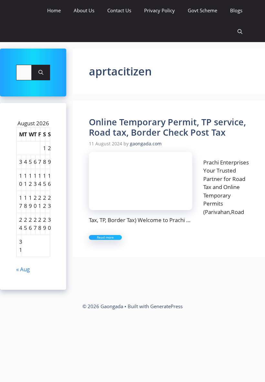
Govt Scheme (202, 10)
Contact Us (119, 10)
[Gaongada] (23, 10)
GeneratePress (166, 306)
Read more (105, 237)
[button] (240, 31)
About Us (84, 10)
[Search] (41, 72)
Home (54, 10)
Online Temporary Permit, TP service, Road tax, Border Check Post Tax (167, 127)
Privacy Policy (159, 10)
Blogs (236, 10)
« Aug (23, 269)
